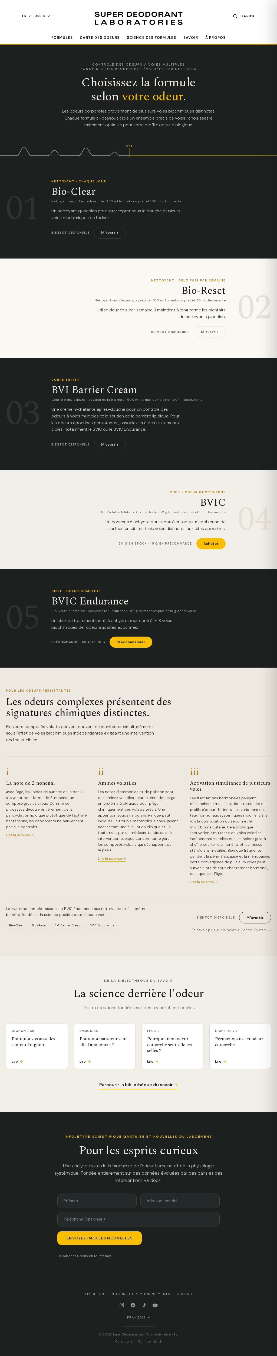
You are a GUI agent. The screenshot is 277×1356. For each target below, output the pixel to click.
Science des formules (151, 37)
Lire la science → (20, 835)
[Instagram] (121, 1305)
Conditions (124, 1342)
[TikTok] (144, 1305)
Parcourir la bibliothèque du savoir (138, 1084)
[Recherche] (235, 16)
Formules (62, 37)
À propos (215, 37)
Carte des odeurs (100, 37)
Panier (248, 16)
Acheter (211, 543)
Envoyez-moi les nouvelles (100, 1238)
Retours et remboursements (140, 1294)
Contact (185, 1294)
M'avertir (109, 232)
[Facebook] (133, 1305)
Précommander (131, 642)
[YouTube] (155, 1305)
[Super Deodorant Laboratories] (138, 18)
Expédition (93, 1294)
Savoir (190, 37)
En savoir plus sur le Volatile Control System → (231, 930)
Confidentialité (149, 1342)
